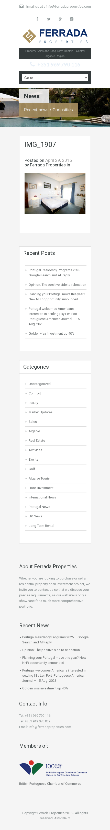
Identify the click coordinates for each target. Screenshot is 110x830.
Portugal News (39, 507)
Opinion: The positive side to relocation (57, 285)
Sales (33, 422)
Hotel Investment (41, 488)
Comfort (35, 393)
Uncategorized (40, 384)
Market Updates (40, 412)
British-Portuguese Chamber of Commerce (50, 784)
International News (42, 497)
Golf (32, 469)
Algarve (34, 431)
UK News (35, 516)
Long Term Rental (41, 526)
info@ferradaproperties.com (68, 6)
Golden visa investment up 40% (51, 333)
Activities (35, 450)
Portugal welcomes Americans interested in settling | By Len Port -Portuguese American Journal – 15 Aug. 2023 (54, 675)
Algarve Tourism (40, 478)
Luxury (33, 403)
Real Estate (37, 440)
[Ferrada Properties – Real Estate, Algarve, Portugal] (55, 38)
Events (33, 459)
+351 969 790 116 (58, 64)
